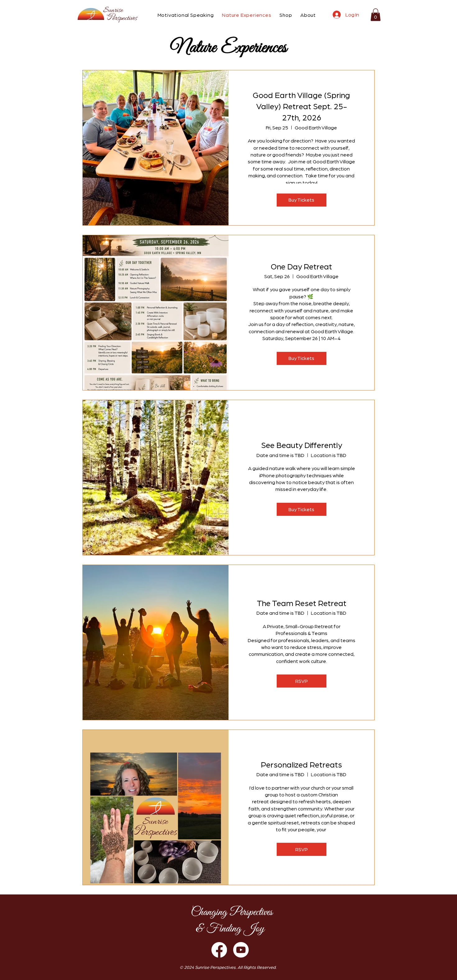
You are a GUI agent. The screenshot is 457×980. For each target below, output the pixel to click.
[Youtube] (241, 950)
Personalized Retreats (301, 764)
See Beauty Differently (301, 445)
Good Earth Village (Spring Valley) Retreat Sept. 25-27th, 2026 (301, 106)
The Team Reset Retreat (301, 603)
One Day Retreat (301, 266)
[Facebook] (219, 950)
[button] (182, 15)
